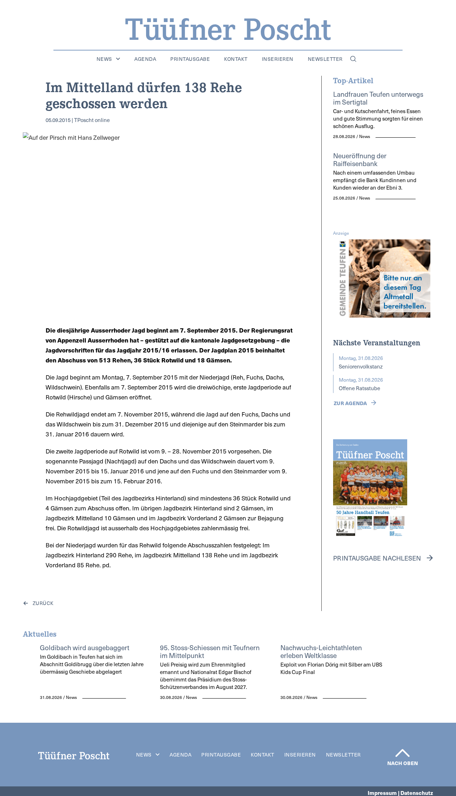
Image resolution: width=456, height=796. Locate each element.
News (104, 59)
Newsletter (325, 59)
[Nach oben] (402, 753)
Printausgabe (190, 59)
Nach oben (402, 762)
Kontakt (236, 59)
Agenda (145, 59)
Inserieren (278, 59)
